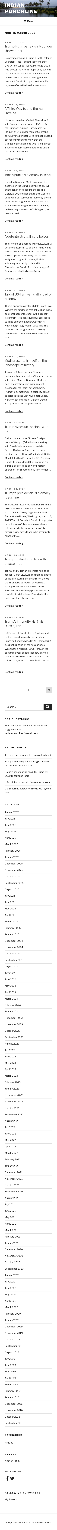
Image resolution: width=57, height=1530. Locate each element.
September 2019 (14, 1346)
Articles (9, 1442)
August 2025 (12, 889)
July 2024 (10, 973)
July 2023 (10, 1050)
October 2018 (12, 1416)
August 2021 (12, 1198)
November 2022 (14, 1101)
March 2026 (11, 844)
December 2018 (14, 1403)
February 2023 (13, 1082)
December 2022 (14, 1095)
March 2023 (11, 1075)
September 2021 (14, 1191)
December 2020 (14, 1249)
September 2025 (14, 883)
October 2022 (12, 1108)
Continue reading (14, 92)
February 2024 (13, 1005)
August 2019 (12, 1352)
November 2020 (14, 1255)
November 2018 (14, 1410)
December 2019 (14, 1326)
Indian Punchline (21, 8)
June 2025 (10, 902)
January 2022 (12, 1166)
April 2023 (10, 1069)
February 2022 (13, 1159)
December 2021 (13, 1172)
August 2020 (12, 1275)
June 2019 (10, 1365)
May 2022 (10, 1140)
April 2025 (10, 915)
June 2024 (10, 979)
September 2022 (14, 1114)
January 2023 (12, 1088)
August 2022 (12, 1121)
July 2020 (10, 1281)
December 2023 (14, 1018)
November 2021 (14, 1178)
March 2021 (11, 1230)
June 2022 (10, 1133)
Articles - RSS (12, 1461)
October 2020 (12, 1262)
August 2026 (12, 812)
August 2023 (12, 1043)
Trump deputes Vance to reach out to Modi (28, 755)
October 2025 (12, 876)
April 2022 (10, 1146)
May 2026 (10, 831)
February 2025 (13, 928)
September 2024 (14, 960)
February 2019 (13, 1391)
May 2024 (10, 985)
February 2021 (12, 1236)
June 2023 (10, 1056)
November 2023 (14, 1024)
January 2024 (12, 1011)
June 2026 (10, 825)
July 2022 (10, 1127)
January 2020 (12, 1320)
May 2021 (10, 1217)
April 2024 (10, 992)
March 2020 (11, 1307)
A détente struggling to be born (27, 236)
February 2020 (13, 1313)
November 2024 (14, 947)
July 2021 (10, 1204)
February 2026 (13, 850)
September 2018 (14, 1423)
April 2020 (10, 1301)
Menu (30, 21)
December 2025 (14, 863)
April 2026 (10, 837)
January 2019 (12, 1397)
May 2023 (10, 1063)
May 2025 (10, 908)
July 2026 (10, 818)
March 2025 (11, 921)
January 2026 (12, 857)
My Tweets (11, 1499)
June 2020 (10, 1288)
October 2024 (12, 953)
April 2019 (10, 1378)
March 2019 (11, 1384)
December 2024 (14, 940)
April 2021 (10, 1223)
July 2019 (10, 1358)
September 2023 (14, 1037)
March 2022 (11, 1153)
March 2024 (11, 998)
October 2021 (12, 1185)
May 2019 (10, 1371)
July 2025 (10, 895)
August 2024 (12, 966)
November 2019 (14, 1333)
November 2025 (14, 870)
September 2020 (14, 1268)
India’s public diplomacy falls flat (27, 175)
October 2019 (12, 1339)
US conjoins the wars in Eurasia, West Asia (27, 782)
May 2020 (10, 1294)
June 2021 (10, 1211)
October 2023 (12, 1030)
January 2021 (12, 1243)
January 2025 (12, 934)
